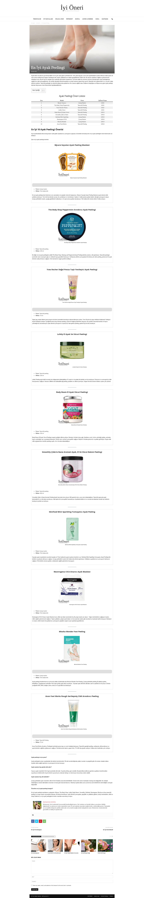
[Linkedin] (33, 815)
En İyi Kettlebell (108, 829)
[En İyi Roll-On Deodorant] (55, 845)
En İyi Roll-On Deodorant (54, 853)
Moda (77, 19)
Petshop (69, 19)
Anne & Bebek (87, 19)
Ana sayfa (33, 23)
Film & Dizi (59, 19)
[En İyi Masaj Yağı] (88, 845)
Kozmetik (38, 23)
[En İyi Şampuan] (38, 845)
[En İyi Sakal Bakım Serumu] (72, 845)
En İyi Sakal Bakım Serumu (71, 853)
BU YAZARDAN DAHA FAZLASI (48, 836)
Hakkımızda (96, 896)
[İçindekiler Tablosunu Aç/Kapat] (42, 90)
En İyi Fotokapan (36, 829)
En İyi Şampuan (35, 853)
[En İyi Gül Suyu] (105, 845)
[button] (112, 19)
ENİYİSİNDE (90, 896)
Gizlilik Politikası (104, 896)
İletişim (105, 19)
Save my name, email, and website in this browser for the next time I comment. (52, 885)
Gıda (97, 19)
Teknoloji (37, 19)
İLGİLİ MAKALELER (36, 836)
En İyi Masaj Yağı (85, 853)
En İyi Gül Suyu (102, 853)
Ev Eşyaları (48, 19)
